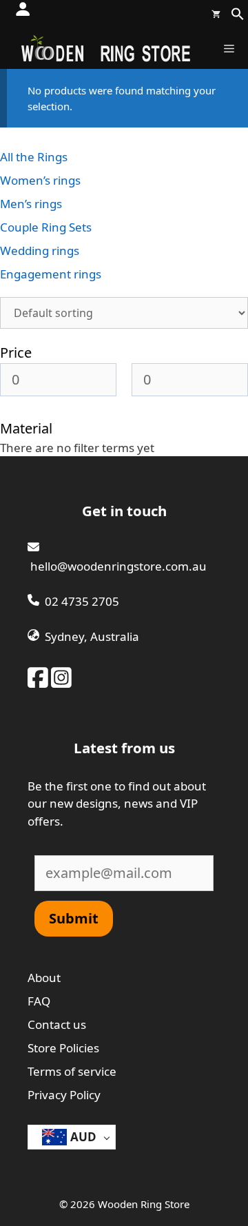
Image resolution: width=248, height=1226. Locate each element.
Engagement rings (50, 274)
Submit (74, 918)
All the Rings (34, 157)
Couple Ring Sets (46, 227)
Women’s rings (40, 180)
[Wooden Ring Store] (105, 48)
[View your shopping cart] (216, 14)
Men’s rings (31, 204)
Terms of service (72, 1071)
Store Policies (63, 1048)
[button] (238, 16)
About (44, 977)
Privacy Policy (64, 1095)
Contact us (57, 1024)
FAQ (39, 1001)
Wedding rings (39, 250)
